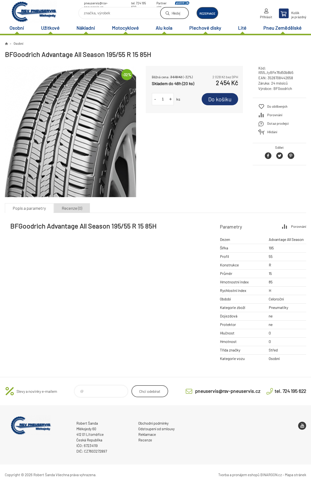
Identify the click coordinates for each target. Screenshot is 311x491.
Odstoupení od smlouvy (156, 429)
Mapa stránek (295, 475)
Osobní (16, 28)
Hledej (176, 13)
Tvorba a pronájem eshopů (238, 475)
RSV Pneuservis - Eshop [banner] (34, 11)
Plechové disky (205, 28)
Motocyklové (125, 28)
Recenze (145, 440)
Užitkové (50, 28)
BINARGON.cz (271, 475)
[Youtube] (302, 426)
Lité (242, 28)
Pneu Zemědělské (282, 28)
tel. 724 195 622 (138, 3)
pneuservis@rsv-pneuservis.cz (96, 3)
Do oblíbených (277, 106)
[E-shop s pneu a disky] (6, 43)
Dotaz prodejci (278, 123)
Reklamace (147, 434)
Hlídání (272, 132)
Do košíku (220, 99)
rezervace (207, 13)
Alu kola (164, 28)
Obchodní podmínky (153, 423)
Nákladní (86, 28)
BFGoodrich (282, 88)
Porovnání (274, 115)
